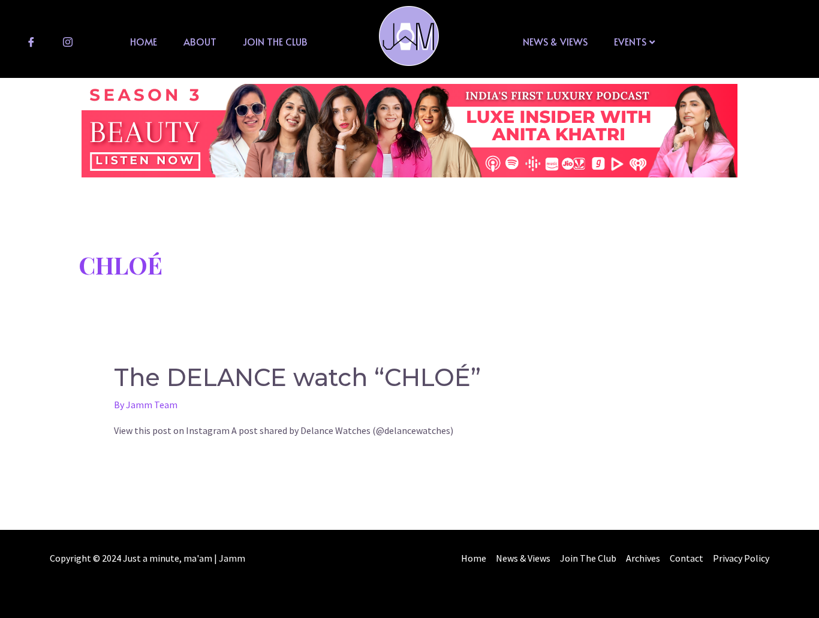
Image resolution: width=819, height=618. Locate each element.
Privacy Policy (741, 558)
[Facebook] (31, 41)
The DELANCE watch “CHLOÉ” (297, 377)
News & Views (555, 41)
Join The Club (275, 41)
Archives (643, 558)
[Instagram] (68, 41)
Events (630, 41)
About (199, 41)
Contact (686, 558)
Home (143, 41)
